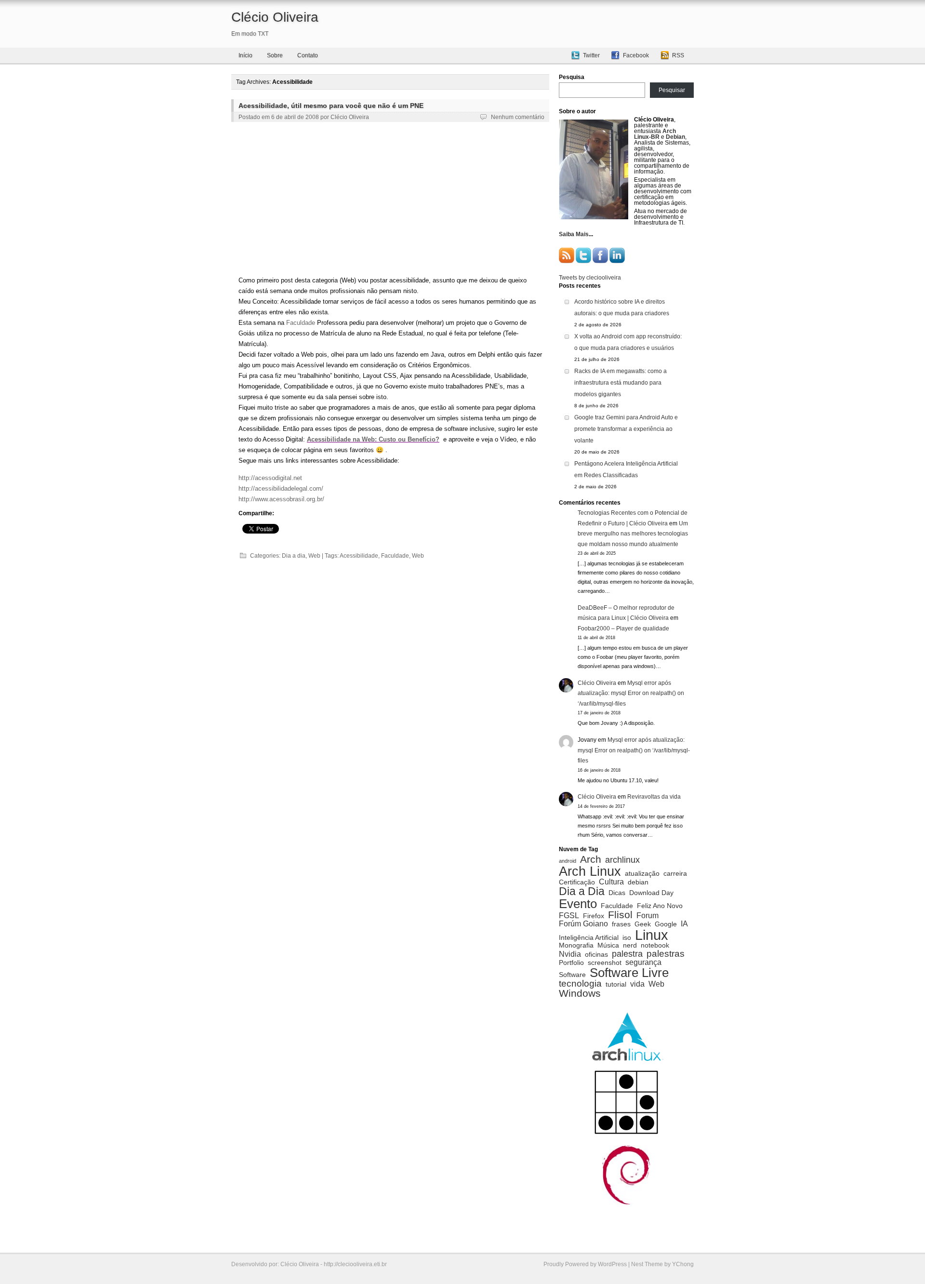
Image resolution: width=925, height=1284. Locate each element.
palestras (666, 953)
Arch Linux (590, 871)
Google (666, 924)
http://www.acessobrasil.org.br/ (281, 499)
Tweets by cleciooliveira (590, 277)
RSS (678, 55)
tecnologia (580, 983)
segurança (643, 962)
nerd (630, 945)
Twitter (591, 55)
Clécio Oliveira (274, 17)
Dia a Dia (582, 891)
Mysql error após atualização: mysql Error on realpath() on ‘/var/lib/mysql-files (631, 693)
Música (608, 945)
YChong (683, 1264)
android (567, 861)
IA (684, 923)
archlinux (622, 860)
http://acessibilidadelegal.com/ (280, 488)
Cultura (611, 881)
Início (245, 55)
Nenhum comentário (517, 117)
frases (621, 924)
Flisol (620, 915)
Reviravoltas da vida (654, 796)
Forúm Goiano (583, 923)
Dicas (616, 893)
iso (626, 938)
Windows (580, 994)
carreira (675, 873)
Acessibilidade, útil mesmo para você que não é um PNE (330, 105)
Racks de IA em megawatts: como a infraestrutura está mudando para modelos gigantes (620, 383)
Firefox (593, 916)
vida (637, 984)
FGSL (569, 915)
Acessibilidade (359, 555)
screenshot (604, 963)
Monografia (576, 945)
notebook (655, 945)
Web (314, 555)
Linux (651, 935)
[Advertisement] (390, 200)
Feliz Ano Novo (660, 906)
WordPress (612, 1264)
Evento (578, 903)
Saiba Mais (574, 234)
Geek (642, 924)
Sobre (275, 55)
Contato (307, 55)
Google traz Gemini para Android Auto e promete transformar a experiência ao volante (626, 429)
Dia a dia (293, 555)
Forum (647, 915)
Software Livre (629, 972)
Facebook (636, 55)
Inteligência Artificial (589, 938)
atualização (642, 873)
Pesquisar (672, 90)
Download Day (651, 893)
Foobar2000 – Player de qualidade (623, 628)
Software (572, 975)
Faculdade (300, 322)
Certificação (577, 882)
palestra (627, 954)
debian (638, 882)
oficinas (596, 954)
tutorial (616, 984)
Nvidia (570, 954)
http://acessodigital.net (270, 478)
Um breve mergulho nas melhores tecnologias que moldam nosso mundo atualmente (633, 534)
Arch (590, 860)
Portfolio (571, 963)
